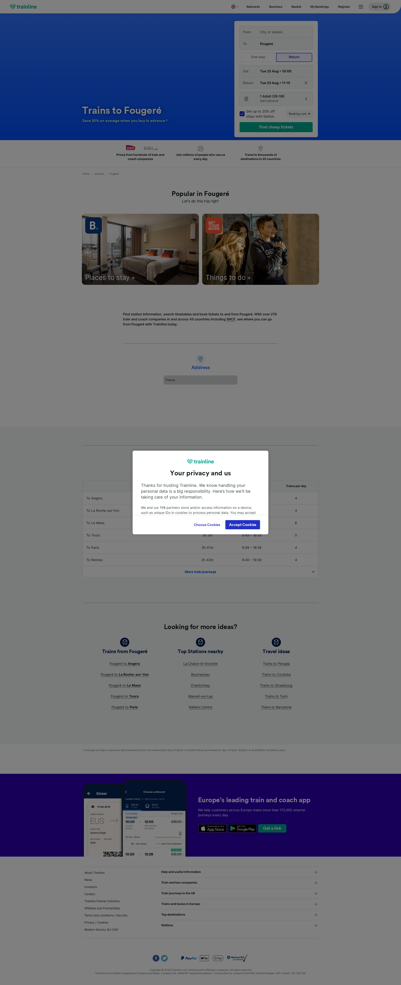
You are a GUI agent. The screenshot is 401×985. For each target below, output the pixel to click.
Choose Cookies (207, 525)
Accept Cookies (242, 525)
